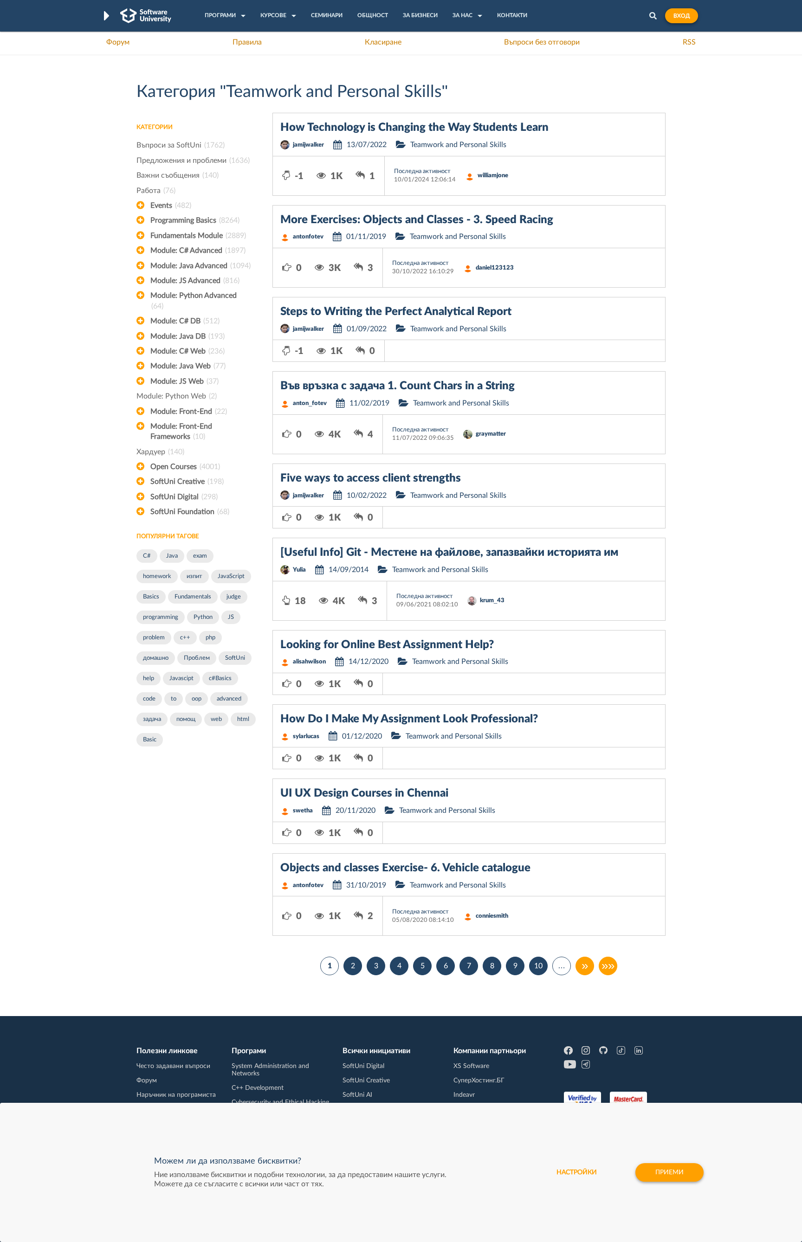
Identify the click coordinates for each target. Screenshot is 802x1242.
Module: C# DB (185, 321)
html (243, 719)
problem (154, 638)
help (148, 679)
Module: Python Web (176, 396)
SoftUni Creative (187, 481)
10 (538, 966)
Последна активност (422, 171)
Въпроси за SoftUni (180, 145)
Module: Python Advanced (193, 300)
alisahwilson (309, 662)
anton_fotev (310, 403)
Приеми (669, 1172)
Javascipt (181, 679)
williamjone (493, 176)
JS (231, 617)
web (216, 719)
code (149, 699)
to (173, 699)
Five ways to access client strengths (370, 478)
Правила (247, 42)
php (210, 638)
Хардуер (160, 452)
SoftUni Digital (184, 497)
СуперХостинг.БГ (478, 1080)
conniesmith (492, 916)
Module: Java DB (187, 336)
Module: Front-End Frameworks (181, 431)
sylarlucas (306, 737)
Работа (155, 190)
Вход (681, 16)
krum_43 (492, 601)
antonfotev (308, 237)
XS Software (471, 1066)
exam (200, 556)
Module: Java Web (188, 366)
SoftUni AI (357, 1095)
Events (170, 205)
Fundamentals (193, 597)
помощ (185, 719)
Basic (149, 740)
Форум (117, 42)
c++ (185, 638)
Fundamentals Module (198, 235)
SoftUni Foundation (189, 511)
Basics (151, 597)
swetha (303, 811)
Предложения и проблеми (193, 160)
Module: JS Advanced (194, 280)
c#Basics (220, 679)
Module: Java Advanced (200, 266)
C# (147, 556)
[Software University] (145, 15)
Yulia (299, 570)
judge (233, 597)
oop (196, 699)
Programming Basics (194, 220)
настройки (576, 1172)
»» (608, 966)
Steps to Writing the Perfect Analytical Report (395, 311)
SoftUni (235, 658)
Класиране (383, 42)
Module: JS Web (184, 381)
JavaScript (231, 576)
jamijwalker (308, 145)
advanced (229, 699)
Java (172, 556)
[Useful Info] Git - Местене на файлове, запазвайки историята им (449, 552)
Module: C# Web (187, 351)
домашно (155, 658)
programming (160, 617)
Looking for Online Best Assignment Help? (387, 644)
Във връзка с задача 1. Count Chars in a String (397, 386)
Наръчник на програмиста (176, 1095)
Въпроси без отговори (542, 42)
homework (157, 576)
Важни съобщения (177, 175)
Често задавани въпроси (173, 1066)
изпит (194, 576)
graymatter (491, 434)
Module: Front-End (188, 411)
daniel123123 (495, 268)
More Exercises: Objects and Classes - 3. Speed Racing (416, 219)
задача (152, 719)
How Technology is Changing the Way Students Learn (414, 127)
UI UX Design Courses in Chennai (364, 793)
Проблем (197, 658)
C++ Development (258, 1088)
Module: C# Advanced (198, 250)
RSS (689, 42)
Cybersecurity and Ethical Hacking (280, 1102)
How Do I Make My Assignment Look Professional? (409, 719)
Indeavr (464, 1095)
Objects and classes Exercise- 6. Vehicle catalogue (405, 868)
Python (203, 617)
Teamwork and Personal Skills (458, 144)
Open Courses (185, 466)
